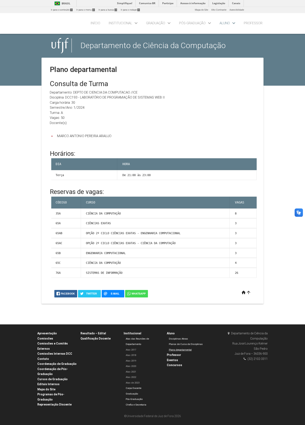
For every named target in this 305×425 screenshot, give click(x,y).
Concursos (174, 365)
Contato (43, 358)
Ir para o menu (85, 10)
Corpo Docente (133, 388)
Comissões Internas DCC (54, 353)
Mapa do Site (201, 10)
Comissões (45, 338)
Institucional (120, 23)
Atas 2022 (131, 377)
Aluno (225, 23)
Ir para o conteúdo (61, 10)
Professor (253, 23)
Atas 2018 (131, 355)
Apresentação (47, 333)
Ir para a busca (107, 10)
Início (95, 23)
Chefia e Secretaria (136, 404)
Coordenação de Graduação (57, 363)
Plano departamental (180, 349)
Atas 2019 (131, 360)
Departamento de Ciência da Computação (153, 45)
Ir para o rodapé (130, 10)
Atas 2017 (131, 349)
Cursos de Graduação (52, 379)
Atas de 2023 (132, 382)
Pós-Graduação (192, 23)
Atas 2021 (131, 371)
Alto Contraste (218, 10)
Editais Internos (48, 384)
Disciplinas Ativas (178, 338)
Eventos (172, 360)
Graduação (155, 23)
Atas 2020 (131, 366)
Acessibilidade (236, 10)
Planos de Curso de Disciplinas (186, 344)
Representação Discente (54, 404)
